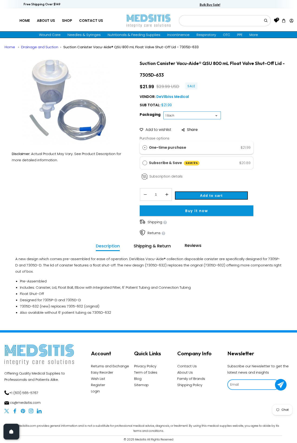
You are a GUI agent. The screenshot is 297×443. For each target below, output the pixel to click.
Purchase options (154, 138)
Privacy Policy (145, 366)
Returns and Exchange (110, 366)
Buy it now (196, 210)
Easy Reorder (102, 372)
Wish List (98, 378)
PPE (239, 34)
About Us (46, 20)
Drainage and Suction (39, 47)
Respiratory (206, 34)
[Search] (265, 20)
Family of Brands (191, 378)
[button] (284, 20)
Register (98, 384)
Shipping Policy (189, 384)
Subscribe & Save (173, 162)
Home (24, 20)
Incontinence (178, 34)
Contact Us (91, 20)
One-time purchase (167, 147)
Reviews (193, 245)
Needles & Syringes (84, 34)
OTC (226, 34)
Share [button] (192, 129)
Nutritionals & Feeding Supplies (134, 34)
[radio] (144, 147)
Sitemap (141, 384)
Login (95, 391)
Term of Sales (145, 372)
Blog (138, 378)
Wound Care (50, 34)
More (253, 34)
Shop (67, 20)
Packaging (150, 114)
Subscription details (166, 176)
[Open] (11, 432)
